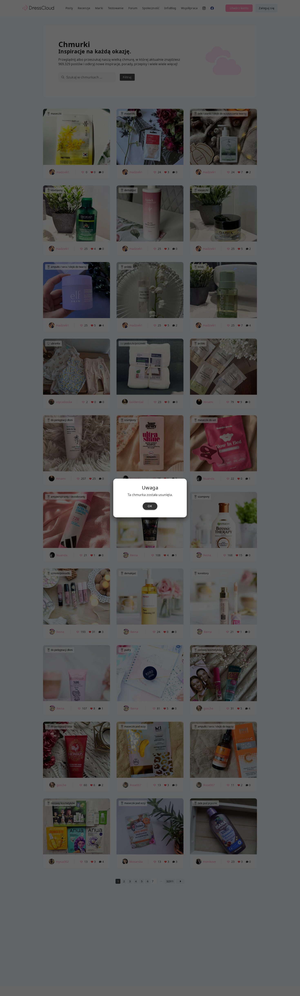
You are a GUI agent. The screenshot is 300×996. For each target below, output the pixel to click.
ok (150, 506)
